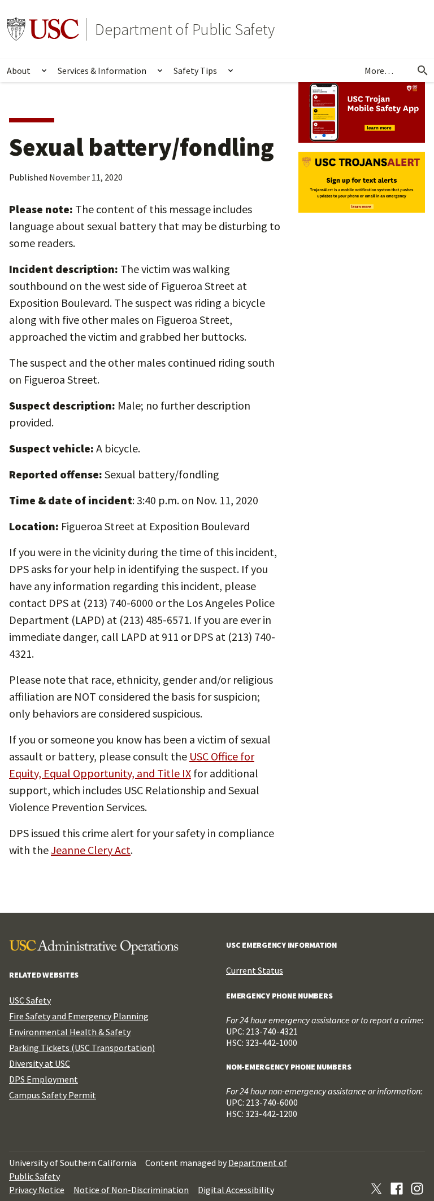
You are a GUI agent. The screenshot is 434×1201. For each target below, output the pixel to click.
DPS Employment (43, 1079)
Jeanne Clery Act (91, 850)
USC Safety (30, 1000)
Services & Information (102, 70)
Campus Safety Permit (52, 1095)
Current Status (254, 970)
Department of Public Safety (185, 29)
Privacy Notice (36, 1189)
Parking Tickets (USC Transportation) (82, 1047)
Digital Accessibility (236, 1189)
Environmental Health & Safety (70, 1031)
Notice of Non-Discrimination (131, 1189)
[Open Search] (422, 70)
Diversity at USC (39, 1063)
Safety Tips (195, 70)
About (19, 70)
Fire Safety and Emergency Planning (79, 1016)
